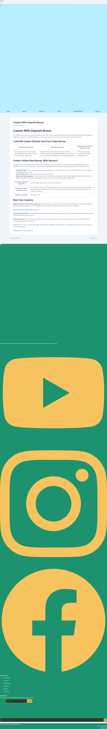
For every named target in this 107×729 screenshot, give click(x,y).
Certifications (78, 111)
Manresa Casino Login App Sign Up (23, 230)
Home (7, 111)
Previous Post (14, 238)
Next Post (93, 238)
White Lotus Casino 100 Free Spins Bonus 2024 (26, 209)
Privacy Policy (103, 728)
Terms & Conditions (102, 726)
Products (42, 111)
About (24, 111)
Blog (59, 111)
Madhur (2, 1)
